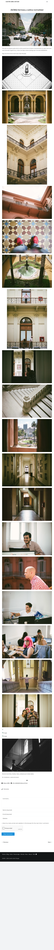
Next (49, 842)
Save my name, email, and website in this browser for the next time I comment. (26, 823)
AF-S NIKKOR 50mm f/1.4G (20, 783)
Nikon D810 (6, 783)
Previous (5, 842)
